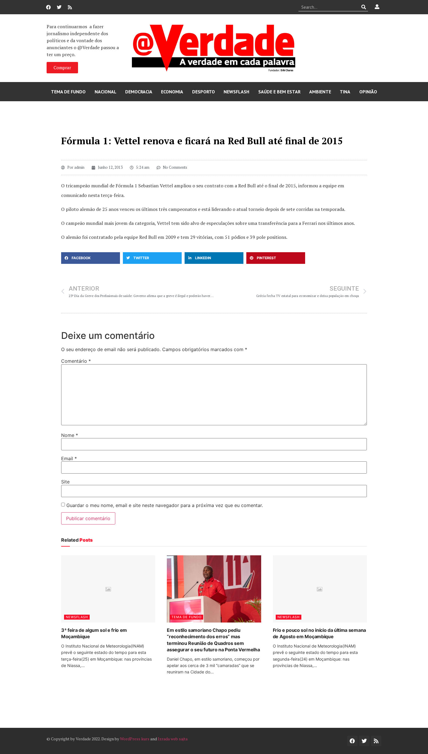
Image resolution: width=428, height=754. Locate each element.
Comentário (76, 361)
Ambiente (320, 92)
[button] (90, 258)
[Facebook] (48, 7)
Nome (69, 435)
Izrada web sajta (173, 738)
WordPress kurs (134, 738)
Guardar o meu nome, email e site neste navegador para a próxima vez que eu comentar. (164, 505)
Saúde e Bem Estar (279, 92)
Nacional (105, 92)
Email (69, 458)
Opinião (368, 92)
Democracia (138, 92)
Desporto (203, 92)
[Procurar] (364, 7)
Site (65, 481)
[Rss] (70, 7)
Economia (172, 92)
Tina (345, 92)
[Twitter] (59, 7)
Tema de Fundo (68, 92)
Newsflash (236, 92)
